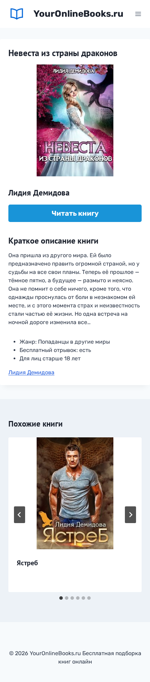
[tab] (61, 598)
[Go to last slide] (19, 514)
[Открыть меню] (138, 13)
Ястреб (27, 562)
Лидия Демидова (31, 372)
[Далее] (130, 514)
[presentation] (75, 493)
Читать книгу (75, 213)
